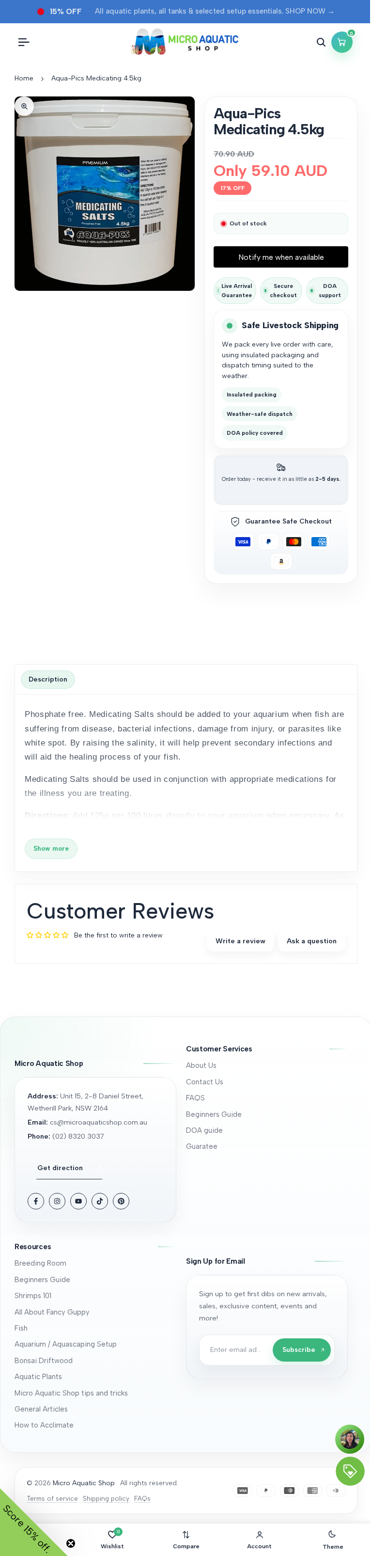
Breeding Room (40, 1263)
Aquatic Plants (38, 1376)
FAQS (195, 1098)
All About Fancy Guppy (52, 1312)
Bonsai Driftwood (44, 1360)
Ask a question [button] (312, 941)
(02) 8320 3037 (78, 1136)
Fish (21, 1328)
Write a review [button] (240, 941)
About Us (201, 1065)
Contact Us (204, 1082)
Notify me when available (281, 257)
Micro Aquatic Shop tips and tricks (71, 1393)
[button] (267, 1049)
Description (48, 679)
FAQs (142, 1498)
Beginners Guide (214, 1114)
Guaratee (201, 1146)
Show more (51, 848)
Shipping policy (106, 1498)
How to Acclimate (44, 1425)
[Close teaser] (71, 1543)
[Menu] (24, 42)
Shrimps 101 (33, 1295)
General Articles (41, 1409)
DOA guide (204, 1130)
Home (24, 78)
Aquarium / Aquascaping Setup (66, 1344)
